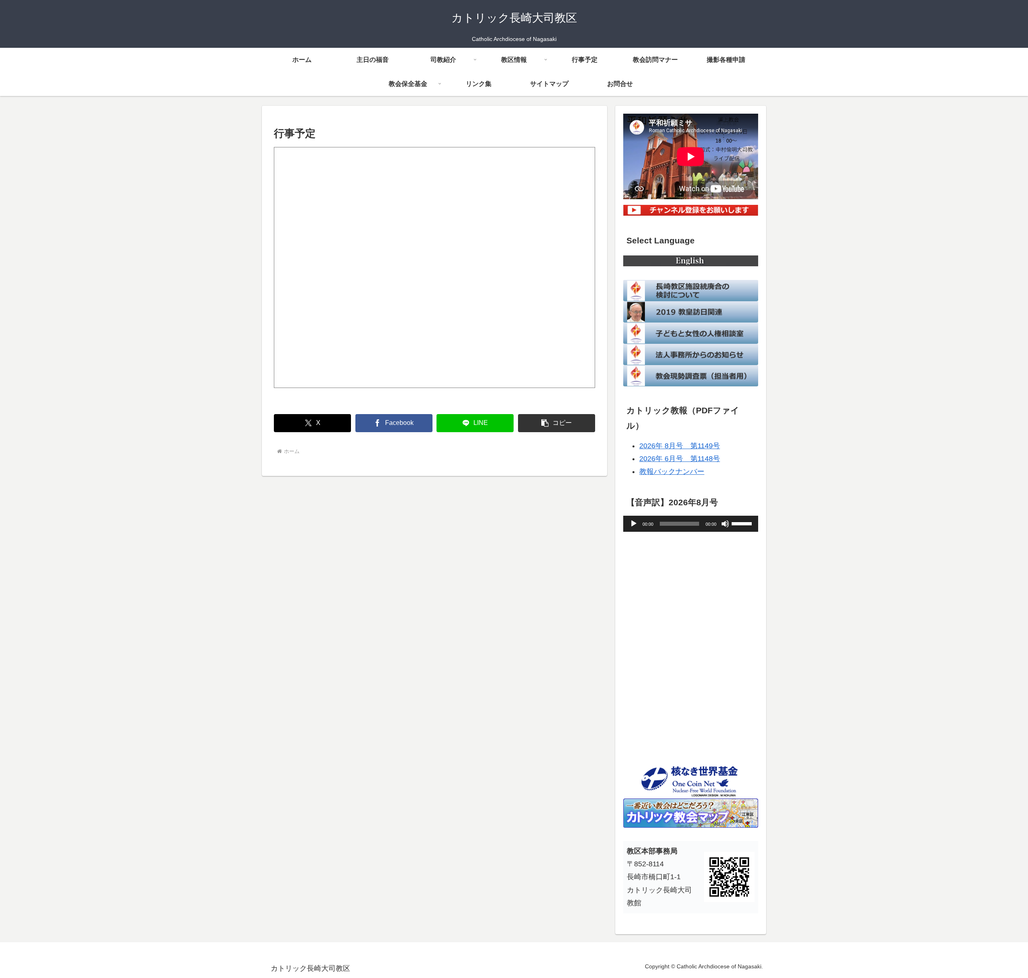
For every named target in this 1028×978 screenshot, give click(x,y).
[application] (690, 524)
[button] (556, 423)
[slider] (743, 523)
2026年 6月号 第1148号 (679, 459)
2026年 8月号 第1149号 (679, 446)
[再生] (634, 524)
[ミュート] (725, 524)
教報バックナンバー (671, 472)
